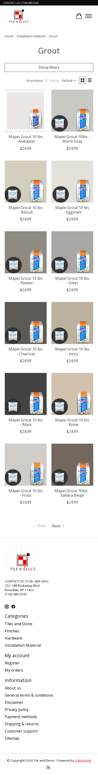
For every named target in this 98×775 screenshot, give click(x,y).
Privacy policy (17, 709)
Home (9, 36)
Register (12, 663)
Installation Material (31, 36)
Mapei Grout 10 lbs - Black (26, 422)
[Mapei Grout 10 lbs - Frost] (26, 465)
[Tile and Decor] (19, 16)
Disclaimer (14, 702)
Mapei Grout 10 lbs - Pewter (26, 280)
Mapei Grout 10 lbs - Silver (72, 280)
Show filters (49, 67)
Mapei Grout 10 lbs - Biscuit (26, 210)
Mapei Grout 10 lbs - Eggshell (72, 210)
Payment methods (21, 716)
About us (13, 688)
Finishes (12, 631)
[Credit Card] (48, 767)
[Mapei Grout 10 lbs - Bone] (72, 394)
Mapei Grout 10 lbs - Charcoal (26, 351)
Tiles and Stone (18, 623)
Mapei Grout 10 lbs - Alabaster (26, 139)
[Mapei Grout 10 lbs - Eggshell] (72, 182)
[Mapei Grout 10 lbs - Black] (26, 394)
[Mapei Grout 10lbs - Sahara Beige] (72, 465)
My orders (14, 670)
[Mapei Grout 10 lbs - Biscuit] (26, 182)
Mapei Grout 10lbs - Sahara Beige (72, 493)
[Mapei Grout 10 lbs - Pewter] (26, 252)
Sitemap (12, 738)
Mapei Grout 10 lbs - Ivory (72, 351)
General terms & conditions (29, 695)
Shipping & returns (22, 724)
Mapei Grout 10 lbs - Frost (26, 493)
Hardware (13, 638)
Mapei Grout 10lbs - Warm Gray (72, 139)
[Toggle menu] (88, 16)
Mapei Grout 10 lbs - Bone (72, 422)
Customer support (21, 731)
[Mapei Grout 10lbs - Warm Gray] (72, 111)
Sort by (54, 80)
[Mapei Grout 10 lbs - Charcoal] (26, 323)
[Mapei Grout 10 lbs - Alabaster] (26, 111)
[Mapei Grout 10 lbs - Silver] (72, 252)
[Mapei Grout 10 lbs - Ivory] (72, 323)
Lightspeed (83, 760)
